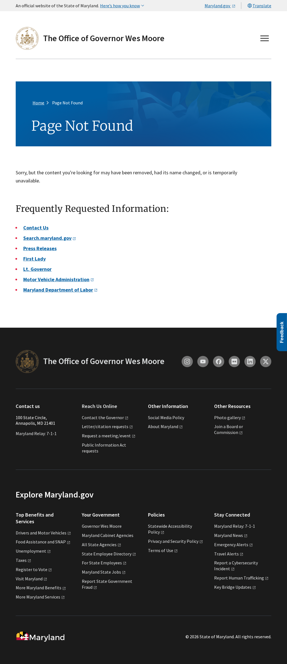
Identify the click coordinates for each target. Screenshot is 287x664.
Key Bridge (232, 587)
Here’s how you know (120, 5)
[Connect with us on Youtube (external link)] (203, 361)
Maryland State (101, 572)
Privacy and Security (173, 541)
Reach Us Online (99, 406)
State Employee (106, 554)
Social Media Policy (166, 417)
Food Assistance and (41, 542)
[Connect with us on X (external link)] (265, 361)
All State (99, 544)
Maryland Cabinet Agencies (107, 535)
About (163, 426)
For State (102, 563)
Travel (226, 554)
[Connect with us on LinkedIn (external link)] (250, 361)
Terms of (160, 550)
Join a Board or (228, 429)
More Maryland (38, 587)
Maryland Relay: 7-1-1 (36, 433)
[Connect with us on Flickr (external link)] (234, 361)
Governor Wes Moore (102, 526)
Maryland (228, 535)
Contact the (103, 417)
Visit (29, 578)
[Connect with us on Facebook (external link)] (218, 361)
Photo (227, 417)
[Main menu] (264, 38)
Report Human (239, 578)
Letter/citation (105, 426)
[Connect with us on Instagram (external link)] (187, 361)
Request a (106, 435)
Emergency (231, 544)
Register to (31, 569)
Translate (262, 5)
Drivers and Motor (41, 533)
